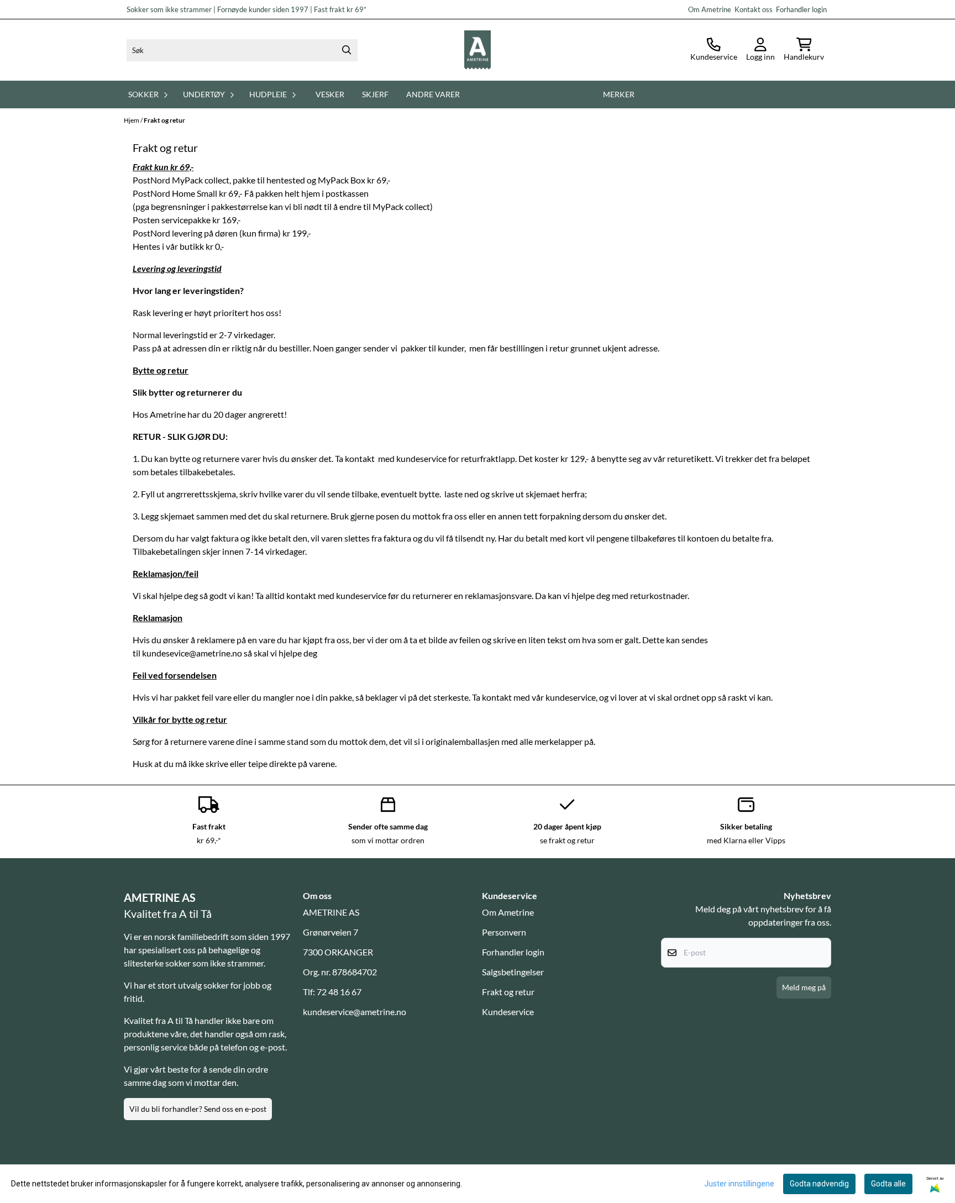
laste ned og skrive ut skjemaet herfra (514, 493)
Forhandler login (800, 9)
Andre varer (433, 94)
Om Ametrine (508, 912)
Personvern (504, 932)
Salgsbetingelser (513, 971)
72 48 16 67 (339, 991)
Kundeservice (508, 1011)
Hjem (132, 120)
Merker (618, 94)
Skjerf (375, 94)
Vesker (330, 94)
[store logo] (477, 50)
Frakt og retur (164, 120)
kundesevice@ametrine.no (192, 653)
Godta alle (888, 1183)
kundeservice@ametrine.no (354, 1011)
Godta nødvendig (819, 1183)
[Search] (346, 50)
